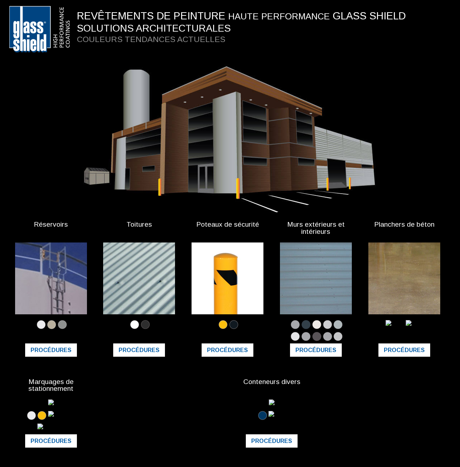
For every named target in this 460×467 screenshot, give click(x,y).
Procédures (51, 350)
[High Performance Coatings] (42, 8)
